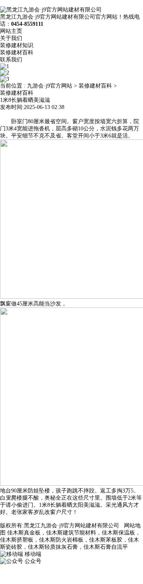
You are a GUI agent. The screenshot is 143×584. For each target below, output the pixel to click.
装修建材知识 (16, 45)
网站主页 (11, 31)
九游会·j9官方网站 (49, 86)
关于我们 (11, 38)
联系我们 (11, 60)
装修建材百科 (16, 52)
